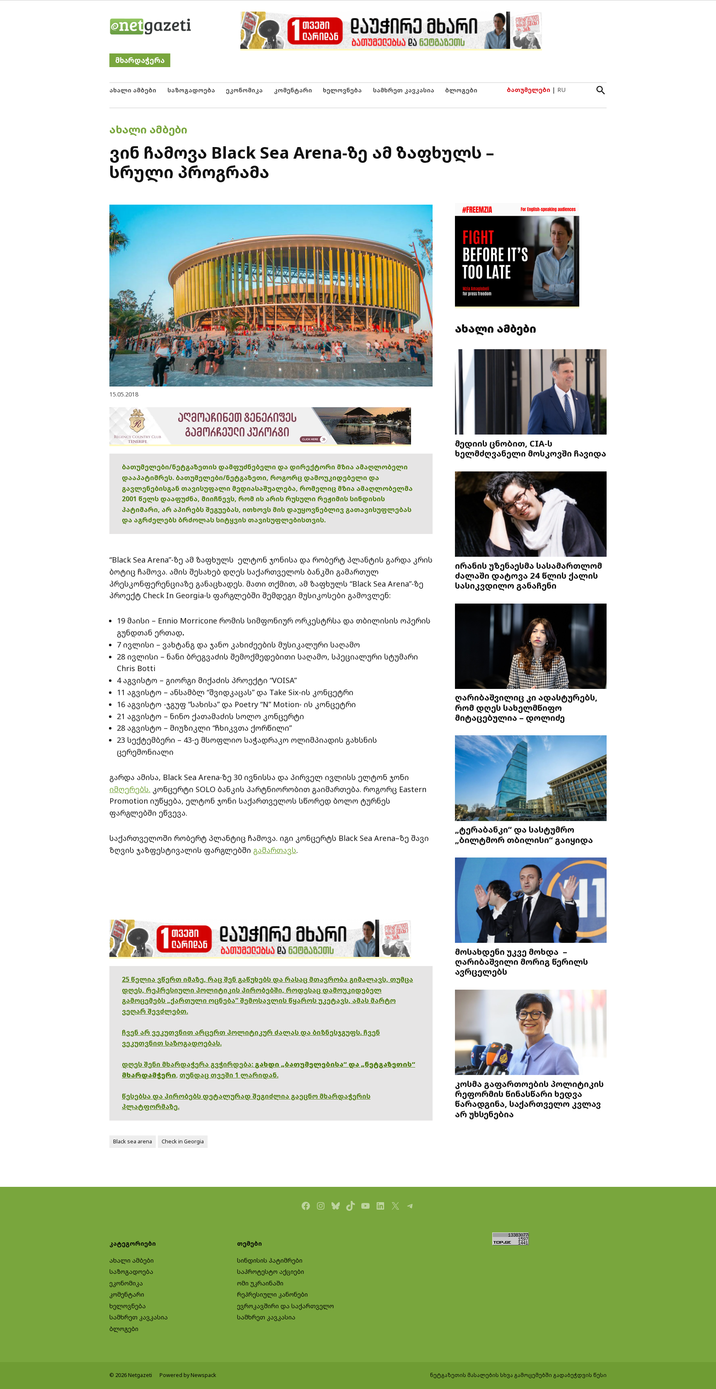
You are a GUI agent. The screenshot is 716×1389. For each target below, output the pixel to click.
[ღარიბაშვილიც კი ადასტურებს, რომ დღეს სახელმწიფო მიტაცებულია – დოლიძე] (531, 647)
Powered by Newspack (188, 1375)
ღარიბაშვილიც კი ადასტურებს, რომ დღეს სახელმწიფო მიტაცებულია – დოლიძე (526, 707)
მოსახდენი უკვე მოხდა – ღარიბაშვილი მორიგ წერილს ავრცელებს (521, 961)
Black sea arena (132, 1141)
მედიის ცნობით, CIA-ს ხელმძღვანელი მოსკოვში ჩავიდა (530, 448)
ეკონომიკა (244, 90)
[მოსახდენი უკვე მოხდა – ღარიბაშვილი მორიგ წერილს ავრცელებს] (531, 901)
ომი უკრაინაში (260, 1283)
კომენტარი (293, 90)
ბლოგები (461, 90)
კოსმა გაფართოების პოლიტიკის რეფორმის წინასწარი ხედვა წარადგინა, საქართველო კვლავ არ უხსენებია (529, 1099)
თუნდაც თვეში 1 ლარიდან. (228, 1075)
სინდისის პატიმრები (269, 1260)
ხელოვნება (342, 90)
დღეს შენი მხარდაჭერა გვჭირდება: (188, 1064)
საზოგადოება (191, 90)
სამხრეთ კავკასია (403, 90)
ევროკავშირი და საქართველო (285, 1306)
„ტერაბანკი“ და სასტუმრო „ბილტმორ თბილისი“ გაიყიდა (524, 834)
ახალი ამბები (132, 90)
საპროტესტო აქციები (270, 1271)
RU (561, 90)
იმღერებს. (129, 789)
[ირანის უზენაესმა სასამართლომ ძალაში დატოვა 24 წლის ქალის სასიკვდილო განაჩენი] (531, 515)
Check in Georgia (183, 1141)
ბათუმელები (528, 90)
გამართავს (274, 850)
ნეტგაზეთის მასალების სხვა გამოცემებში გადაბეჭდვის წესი (518, 1375)
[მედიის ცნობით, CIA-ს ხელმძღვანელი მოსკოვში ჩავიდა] (531, 392)
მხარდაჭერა (139, 60)
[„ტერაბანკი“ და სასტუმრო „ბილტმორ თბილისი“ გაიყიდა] (531, 779)
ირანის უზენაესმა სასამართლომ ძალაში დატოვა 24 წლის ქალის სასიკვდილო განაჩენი (528, 575)
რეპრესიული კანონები (272, 1294)
